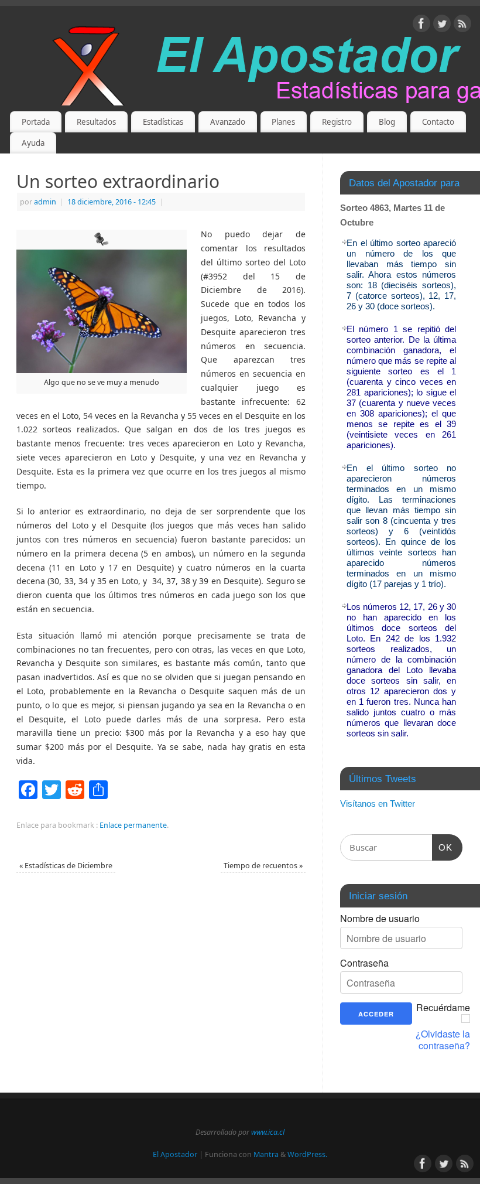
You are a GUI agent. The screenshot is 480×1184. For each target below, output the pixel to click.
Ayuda (33, 143)
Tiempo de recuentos (263, 866)
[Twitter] (442, 25)
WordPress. (307, 1154)
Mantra (266, 1154)
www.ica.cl (267, 1132)
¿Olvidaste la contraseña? (443, 1040)
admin (45, 202)
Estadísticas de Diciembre (65, 866)
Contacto (438, 122)
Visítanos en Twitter (377, 803)
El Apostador (175, 1154)
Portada (36, 122)
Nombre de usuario (380, 918)
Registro (337, 122)
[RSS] (462, 25)
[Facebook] (421, 25)
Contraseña (364, 963)
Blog (387, 122)
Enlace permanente (133, 825)
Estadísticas (163, 122)
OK (442, 847)
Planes (283, 122)
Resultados (96, 122)
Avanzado (227, 122)
